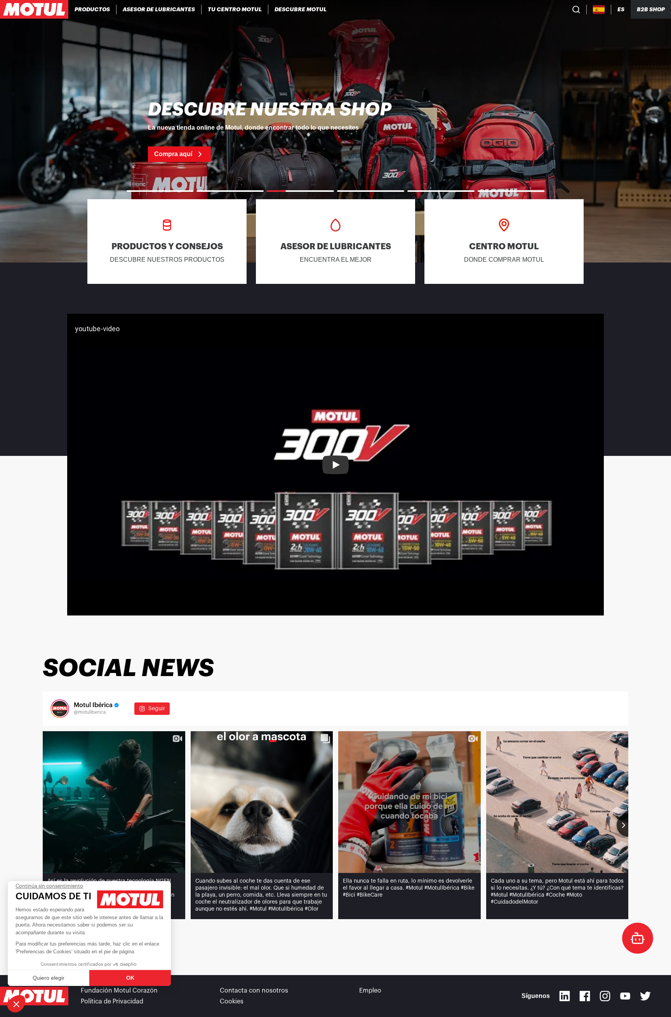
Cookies (231, 1001)
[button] (16, 1003)
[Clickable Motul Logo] (34, 9)
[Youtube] (625, 996)
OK (130, 978)
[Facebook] (584, 996)
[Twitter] (645, 996)
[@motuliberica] (60, 708)
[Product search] (576, 9)
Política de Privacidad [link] (112, 1001)
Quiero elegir (48, 978)
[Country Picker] (599, 9)
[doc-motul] (637, 938)
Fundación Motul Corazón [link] (119, 990)
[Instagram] (605, 996)
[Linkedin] (564, 996)
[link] (335, 131)
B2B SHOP (651, 9)
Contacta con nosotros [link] (254, 990)
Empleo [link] (370, 990)
